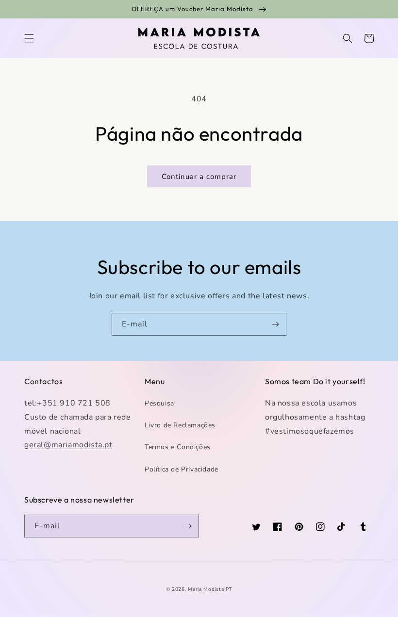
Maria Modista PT (210, 589)
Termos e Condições (178, 447)
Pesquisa (159, 403)
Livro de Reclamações (180, 425)
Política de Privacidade (181, 469)
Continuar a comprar (199, 176)
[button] (29, 38)
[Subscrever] (275, 324)
